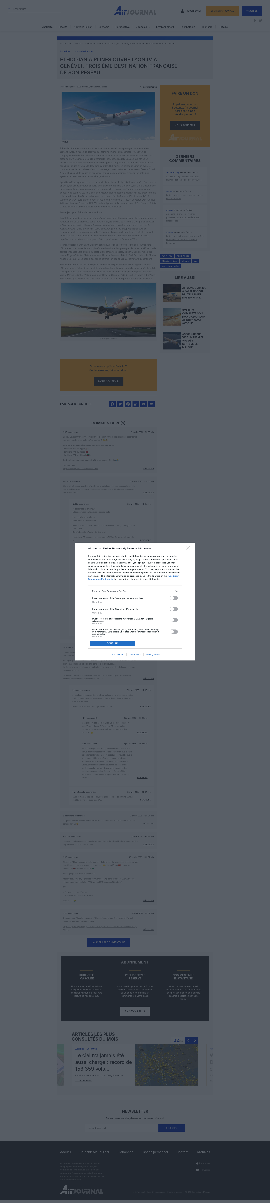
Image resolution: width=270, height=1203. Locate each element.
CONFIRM (112, 643)
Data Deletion (117, 654)
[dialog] (135, 601)
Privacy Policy (153, 654)
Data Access (135, 654)
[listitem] (135, 591)
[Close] (189, 549)
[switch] (174, 598)
